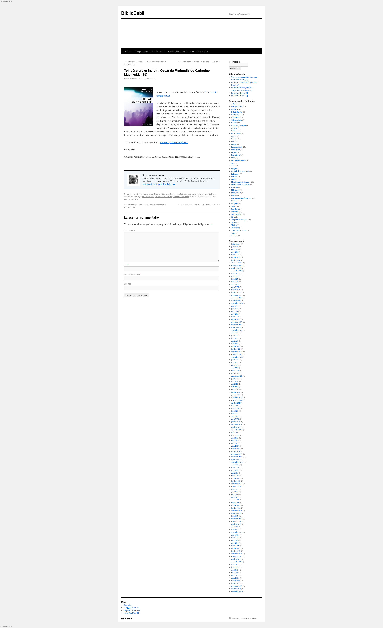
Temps (233, 222)
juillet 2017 (235, 489)
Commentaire (129, 230)
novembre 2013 (236, 521)
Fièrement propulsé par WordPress (244, 618)
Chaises (234, 122)
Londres (234, 176)
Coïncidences (236, 133)
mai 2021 (234, 384)
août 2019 (234, 432)
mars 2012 (235, 545)
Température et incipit (203, 193)
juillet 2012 (235, 537)
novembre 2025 (236, 265)
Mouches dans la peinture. (240, 184)
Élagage (234, 144)
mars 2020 (235, 419)
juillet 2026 (235, 244)
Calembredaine (236, 120)
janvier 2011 (235, 583)
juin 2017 (234, 491)
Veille (233, 233)
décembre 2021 (236, 376)
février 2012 (235, 548)
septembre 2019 (237, 429)
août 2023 (234, 333)
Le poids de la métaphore (159, 193)
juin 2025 (234, 279)
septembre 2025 (237, 271)
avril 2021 (234, 386)
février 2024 (235, 319)
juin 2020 (234, 411)
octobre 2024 (236, 300)
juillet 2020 (235, 408)
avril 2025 (234, 284)
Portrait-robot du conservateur (181, 51)
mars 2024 (235, 316)
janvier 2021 (235, 394)
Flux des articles (131, 607)
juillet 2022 (235, 359)
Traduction (235, 227)
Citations (234, 130)
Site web (127, 283)
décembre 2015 (236, 510)
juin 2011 (234, 570)
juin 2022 (234, 362)
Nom (126, 264)
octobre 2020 (236, 403)
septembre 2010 (237, 591)
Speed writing (236, 214)
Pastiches (234, 187)
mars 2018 (235, 475)
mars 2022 (235, 370)
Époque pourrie (236, 147)
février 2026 (235, 257)
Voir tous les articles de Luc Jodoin (159, 184)
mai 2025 (234, 281)
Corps (233, 136)
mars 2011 (235, 578)
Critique (234, 139)
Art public (234, 104)
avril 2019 (234, 443)
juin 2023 (234, 338)
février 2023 (235, 346)
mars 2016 (235, 502)
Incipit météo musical (238, 160)
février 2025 (235, 289)
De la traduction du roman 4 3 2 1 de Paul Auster (199, 61)
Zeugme (234, 236)
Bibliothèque (235, 114)
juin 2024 (234, 308)
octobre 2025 (236, 268)
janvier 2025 (235, 292)
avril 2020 (234, 416)
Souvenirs (234, 211)
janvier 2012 (235, 551)
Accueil (127, 51)
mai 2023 (234, 341)
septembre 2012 (237, 532)
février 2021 (235, 392)
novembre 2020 (236, 400)
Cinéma (234, 128)
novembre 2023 (236, 324)
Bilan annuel (235, 117)
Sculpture (234, 203)
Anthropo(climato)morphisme (174, 142)
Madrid (234, 179)
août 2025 (234, 273)
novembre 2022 (236, 354)
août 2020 (234, 405)
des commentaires (132, 610)
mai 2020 (234, 413)
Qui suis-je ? (202, 51)
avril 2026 (234, 252)
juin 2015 (234, 516)
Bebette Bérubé (236, 112)
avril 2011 (234, 575)
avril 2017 (234, 497)
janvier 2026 (235, 260)
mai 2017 (234, 494)
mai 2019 (234, 440)
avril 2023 (234, 343)
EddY (233, 141)
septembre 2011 (237, 562)
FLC (233, 157)
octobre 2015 (236, 513)
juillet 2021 (235, 378)
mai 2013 (234, 526)
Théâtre (234, 225)
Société (233, 206)
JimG (233, 165)
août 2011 (234, 564)
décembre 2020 (236, 397)
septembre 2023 (237, 330)
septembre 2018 (237, 462)
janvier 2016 (235, 508)
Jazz (232, 163)
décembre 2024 (236, 295)
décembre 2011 (236, 553)
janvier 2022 (235, 373)
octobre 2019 (236, 427)
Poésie (233, 195)
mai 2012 (234, 540)
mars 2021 (235, 389)
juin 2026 (234, 246)
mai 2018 (234, 473)
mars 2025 (235, 287)
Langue (234, 168)
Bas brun (234, 109)
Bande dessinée (236, 106)
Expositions (235, 155)
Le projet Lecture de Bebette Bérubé (149, 51)
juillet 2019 (235, 435)
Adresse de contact (132, 274)
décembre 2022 (236, 351)
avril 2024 (234, 314)
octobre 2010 (236, 588)
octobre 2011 (236, 559)
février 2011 (235, 580)
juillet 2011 (235, 567)
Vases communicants (238, 230)
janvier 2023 (235, 349)
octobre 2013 (236, 524)
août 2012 (234, 535)
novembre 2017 (236, 486)
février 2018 (235, 478)
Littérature (234, 174)
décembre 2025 (236, 262)
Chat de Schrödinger (238, 125)
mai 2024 (234, 311)
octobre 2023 (236, 327)
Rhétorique (235, 201)
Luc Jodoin (150, 78)
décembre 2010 (236, 586)
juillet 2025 (235, 276)
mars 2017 (235, 500)
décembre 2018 (236, 454)
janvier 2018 (235, 481)
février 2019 (235, 448)
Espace (233, 152)
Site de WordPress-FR (131, 613)
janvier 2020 (235, 421)
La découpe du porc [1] (239, 95)
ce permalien (134, 199)
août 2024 (234, 306)
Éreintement (235, 149)
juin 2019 (234, 438)
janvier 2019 (235, 451)
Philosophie (235, 190)
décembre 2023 (236, 322)
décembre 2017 (236, 483)
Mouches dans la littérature (240, 182)
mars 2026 (235, 254)
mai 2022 (234, 365)
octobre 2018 (236, 459)
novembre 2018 (236, 456)
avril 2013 (234, 529)
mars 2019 (235, 446)
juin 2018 (234, 470)
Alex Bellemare (148, 196)
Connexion (127, 605)
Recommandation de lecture (181, 193)
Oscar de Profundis (181, 196)
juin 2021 (234, 381)
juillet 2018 (235, 467)
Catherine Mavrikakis (163, 196)
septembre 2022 (237, 357)
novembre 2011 (236, 556)
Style (233, 217)
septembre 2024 (237, 303)
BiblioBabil (132, 13)
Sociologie (235, 209)
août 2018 (234, 465)
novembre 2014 (236, 518)
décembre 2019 (236, 424)
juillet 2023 (235, 335)
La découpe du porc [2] (239, 93)
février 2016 (235, 505)
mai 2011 (234, 572)
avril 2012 (234, 543)
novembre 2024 (236, 297)
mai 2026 (234, 249)
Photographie (236, 192)
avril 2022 (234, 368)
